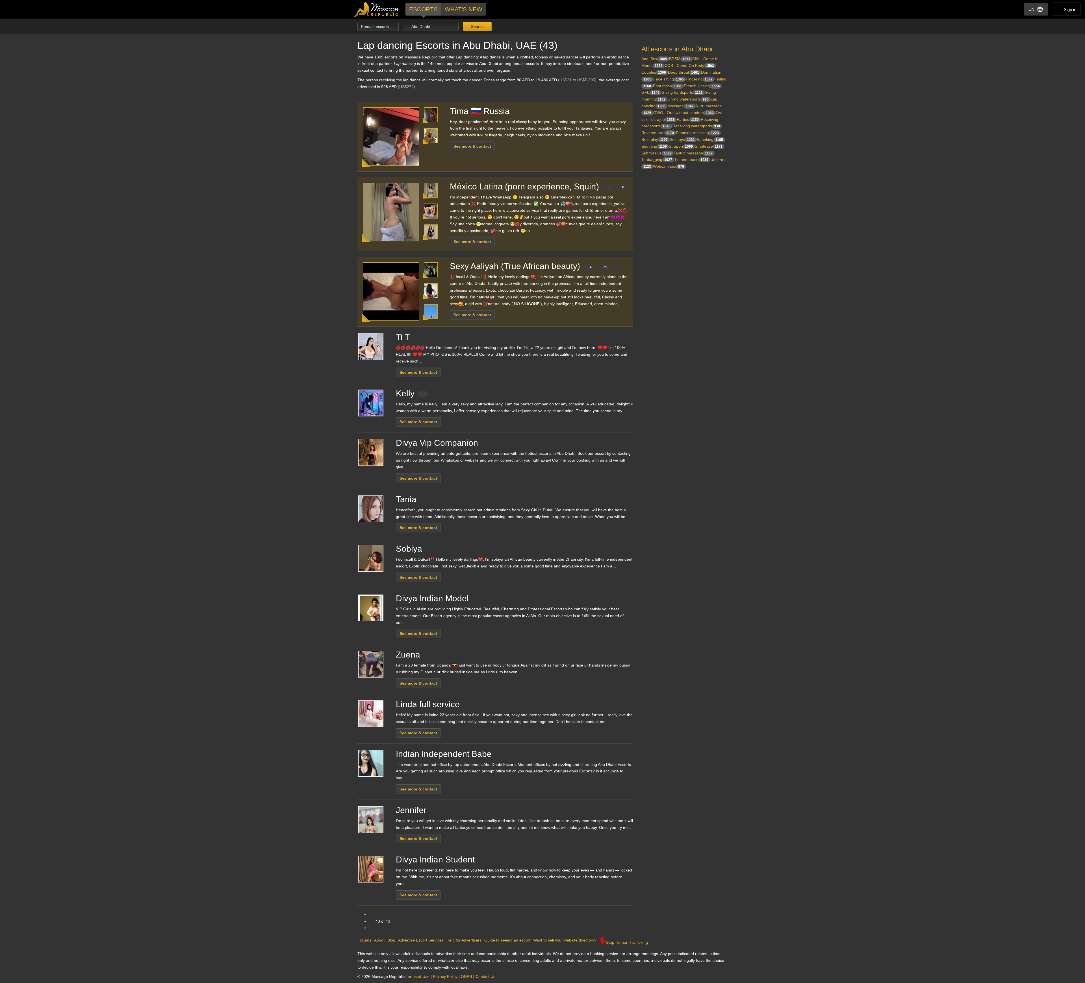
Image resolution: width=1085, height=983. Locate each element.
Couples (653, 72)
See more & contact (472, 146)
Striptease (708, 146)
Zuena (408, 654)
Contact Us (485, 976)
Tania (406, 499)
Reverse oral (657, 132)
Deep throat (683, 72)
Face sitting (668, 79)
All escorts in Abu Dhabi (676, 49)
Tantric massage (693, 153)
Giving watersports (688, 99)
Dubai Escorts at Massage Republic (376, 9)
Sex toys (682, 139)
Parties (688, 119)
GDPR (466, 976)
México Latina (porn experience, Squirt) (537, 186)
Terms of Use (417, 976)
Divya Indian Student (435, 859)
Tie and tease (691, 159)
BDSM (679, 58)
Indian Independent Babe (444, 754)
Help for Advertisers (463, 940)
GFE (650, 92)
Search (477, 26)
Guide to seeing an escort (507, 940)
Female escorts (375, 26)
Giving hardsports (682, 92)
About (379, 940)
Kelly (411, 393)
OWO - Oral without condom (683, 112)
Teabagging (656, 159)
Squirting (654, 146)
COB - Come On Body (689, 65)
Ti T (403, 337)
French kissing (702, 86)
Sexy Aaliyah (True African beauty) (528, 266)
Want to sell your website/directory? (564, 940)
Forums (364, 940)
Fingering (699, 79)
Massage (680, 106)
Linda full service (428, 704)
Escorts (423, 9)
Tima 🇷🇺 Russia (480, 111)
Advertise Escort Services (421, 940)
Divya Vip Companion (437, 442)
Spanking (710, 139)
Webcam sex (668, 166)
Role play (654, 139)
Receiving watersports (696, 126)
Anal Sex (654, 58)
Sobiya (409, 548)
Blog (391, 940)
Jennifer (411, 810)
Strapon (681, 146)
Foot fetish (667, 86)
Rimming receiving (697, 132)
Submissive (656, 153)
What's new (463, 9)
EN (1031, 9)
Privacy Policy (445, 976)
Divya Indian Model (432, 598)
